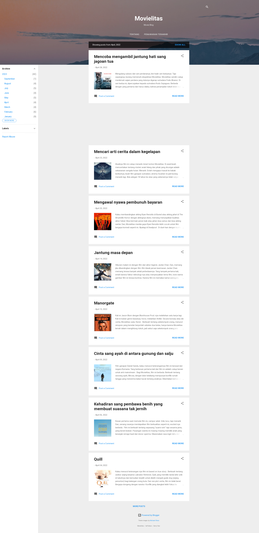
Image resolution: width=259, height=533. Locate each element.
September (9, 79)
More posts (139, 506)
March (7, 107)
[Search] (207, 7)
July (6, 88)
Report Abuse (8, 136)
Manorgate (104, 303)
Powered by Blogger (150, 515)
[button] (182, 56)
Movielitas (149, 18)
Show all (180, 45)
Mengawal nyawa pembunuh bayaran (128, 202)
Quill (98, 459)
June (6, 93)
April (6, 102)
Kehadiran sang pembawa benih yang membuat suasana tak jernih (128, 406)
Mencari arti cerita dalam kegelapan (127, 151)
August (7, 83)
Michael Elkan (154, 520)
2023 (4, 74)
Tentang (134, 34)
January (8, 116)
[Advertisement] (200, 82)
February (8, 112)
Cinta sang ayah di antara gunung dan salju (133, 353)
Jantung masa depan (113, 252)
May (6, 97)
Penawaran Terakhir (156, 34)
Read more (178, 96)
